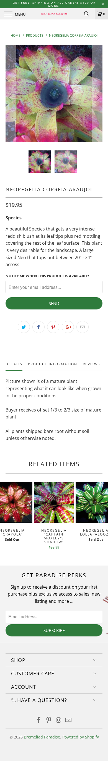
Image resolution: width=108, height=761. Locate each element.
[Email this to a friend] (82, 327)
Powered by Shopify (80, 737)
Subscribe (54, 630)
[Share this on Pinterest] (53, 327)
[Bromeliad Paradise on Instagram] (59, 720)
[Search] (89, 13)
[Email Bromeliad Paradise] (69, 720)
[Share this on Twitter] (24, 327)
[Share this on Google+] (68, 327)
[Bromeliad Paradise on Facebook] (39, 720)
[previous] (10, 97)
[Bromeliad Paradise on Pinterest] (49, 720)
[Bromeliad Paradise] (54, 13)
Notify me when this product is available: (47, 275)
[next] (97, 97)
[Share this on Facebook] (38, 327)
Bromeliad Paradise (42, 737)
